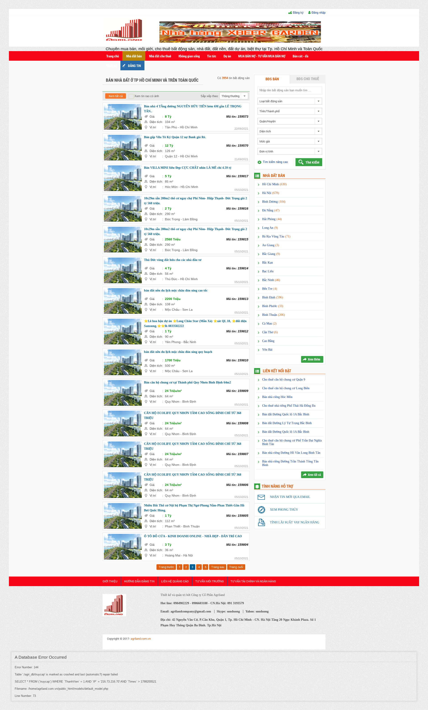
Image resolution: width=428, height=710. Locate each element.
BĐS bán (272, 78)
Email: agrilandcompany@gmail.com (185, 611)
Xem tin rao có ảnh (146, 96)
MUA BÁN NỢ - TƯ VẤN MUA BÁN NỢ (261, 56)
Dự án (227, 56)
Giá (156, 116)
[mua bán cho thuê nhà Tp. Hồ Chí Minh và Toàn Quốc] (114, 615)
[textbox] (289, 90)
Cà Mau (269, 323)
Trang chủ (112, 56)
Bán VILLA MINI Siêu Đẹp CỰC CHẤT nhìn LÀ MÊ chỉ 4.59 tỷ (187, 167)
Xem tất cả (116, 96)
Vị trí (156, 127)
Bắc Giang (271, 254)
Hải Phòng (272, 219)
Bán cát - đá (300, 56)
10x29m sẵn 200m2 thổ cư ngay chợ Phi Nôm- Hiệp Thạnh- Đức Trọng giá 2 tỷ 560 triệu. (195, 201)
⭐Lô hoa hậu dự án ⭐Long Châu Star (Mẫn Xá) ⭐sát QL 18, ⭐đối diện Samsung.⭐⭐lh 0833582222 (195, 323)
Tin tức (211, 56)
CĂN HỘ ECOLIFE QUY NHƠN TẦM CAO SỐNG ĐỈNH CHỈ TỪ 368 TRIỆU (192, 415)
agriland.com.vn (141, 639)
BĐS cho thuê (307, 78)
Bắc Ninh (271, 280)
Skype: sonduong (228, 611)
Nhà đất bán (134, 56)
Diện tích (156, 122)
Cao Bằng (268, 341)
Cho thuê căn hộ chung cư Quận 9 (283, 379)
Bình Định (272, 297)
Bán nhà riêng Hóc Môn (277, 397)
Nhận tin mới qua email (290, 497)
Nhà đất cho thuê (160, 56)
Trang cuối (236, 567)
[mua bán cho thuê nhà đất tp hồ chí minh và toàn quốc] (126, 41)
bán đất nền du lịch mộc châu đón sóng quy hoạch (178, 352)
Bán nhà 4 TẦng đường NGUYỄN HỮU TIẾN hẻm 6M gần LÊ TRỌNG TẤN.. (192, 109)
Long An (270, 227)
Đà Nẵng (271, 210)
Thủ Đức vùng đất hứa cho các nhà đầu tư (172, 260)
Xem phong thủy (284, 509)
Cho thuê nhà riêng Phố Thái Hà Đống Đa (288, 405)
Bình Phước (272, 306)
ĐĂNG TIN (134, 65)
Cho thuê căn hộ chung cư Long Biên (285, 388)
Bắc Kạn (267, 262)
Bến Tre (269, 288)
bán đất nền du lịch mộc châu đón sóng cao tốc (176, 290)
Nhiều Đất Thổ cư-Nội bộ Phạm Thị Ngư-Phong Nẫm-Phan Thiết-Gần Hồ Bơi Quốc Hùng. (194, 508)
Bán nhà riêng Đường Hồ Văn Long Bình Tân (291, 452)
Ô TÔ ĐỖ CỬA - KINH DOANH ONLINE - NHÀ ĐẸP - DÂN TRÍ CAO (193, 536)
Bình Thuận (273, 314)
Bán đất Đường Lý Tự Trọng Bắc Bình (287, 423)
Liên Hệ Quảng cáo (175, 581)
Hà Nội (270, 193)
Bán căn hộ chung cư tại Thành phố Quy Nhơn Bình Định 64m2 (187, 382)
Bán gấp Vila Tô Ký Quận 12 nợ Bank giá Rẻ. (175, 137)
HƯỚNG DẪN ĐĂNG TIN (139, 581)
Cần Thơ (270, 332)
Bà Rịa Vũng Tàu (276, 236)
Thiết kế (111, 65)
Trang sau (217, 567)
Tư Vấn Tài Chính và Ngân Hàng (253, 581)
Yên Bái (267, 349)
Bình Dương (274, 201)
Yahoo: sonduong (257, 611)
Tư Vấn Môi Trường (209, 581)
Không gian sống (189, 56)
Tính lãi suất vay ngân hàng (294, 522)
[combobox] (234, 96)
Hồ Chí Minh (274, 184)
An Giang (270, 245)
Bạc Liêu (268, 271)
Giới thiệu (110, 581)
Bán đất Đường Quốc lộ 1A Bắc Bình (285, 414)
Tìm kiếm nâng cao (275, 162)
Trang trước (166, 567)
